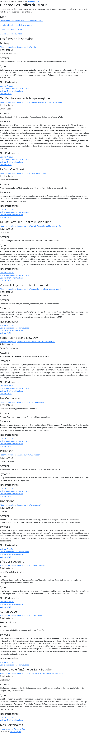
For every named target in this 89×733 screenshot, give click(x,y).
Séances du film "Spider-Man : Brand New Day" (36, 341)
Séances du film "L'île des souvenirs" (31, 565)
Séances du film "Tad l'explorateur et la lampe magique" (40, 102)
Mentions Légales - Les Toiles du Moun (16, 25)
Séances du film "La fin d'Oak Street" (32, 173)
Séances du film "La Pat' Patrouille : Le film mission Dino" (40, 226)
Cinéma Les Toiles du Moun (11, 29)
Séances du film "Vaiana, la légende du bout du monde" (39, 289)
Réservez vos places (8, 47)
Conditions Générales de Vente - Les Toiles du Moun (21, 21)
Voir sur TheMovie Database (11, 91)
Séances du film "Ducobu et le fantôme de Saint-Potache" (40, 673)
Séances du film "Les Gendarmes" (30, 402)
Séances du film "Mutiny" (27, 47)
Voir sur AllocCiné (7, 86)
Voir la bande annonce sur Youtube (14, 88)
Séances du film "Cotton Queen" (30, 615)
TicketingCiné (33, 1)
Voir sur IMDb (6, 94)
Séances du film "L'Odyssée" (28, 455)
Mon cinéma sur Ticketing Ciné (12, 729)
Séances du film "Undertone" (29, 505)
